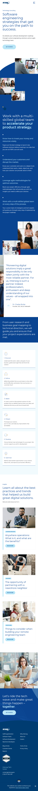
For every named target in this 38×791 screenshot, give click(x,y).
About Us (22, 737)
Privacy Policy (24, 749)
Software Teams (7, 737)
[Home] (6, 2)
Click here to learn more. (22, 788)
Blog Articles (6, 746)
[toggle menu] (34, 2)
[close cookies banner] (35, 786)
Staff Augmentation (8, 734)
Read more (10, 546)
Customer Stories (7, 749)
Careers (22, 739)
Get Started (9, 47)
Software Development (9, 739)
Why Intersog (24, 734)
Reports (5, 751)
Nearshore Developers (9, 742)
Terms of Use (23, 746)
